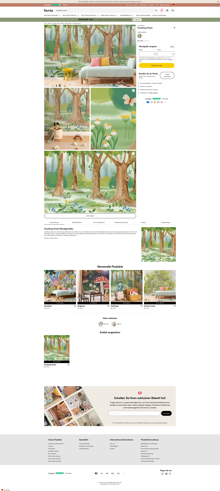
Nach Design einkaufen (54, 461)
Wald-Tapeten (68, 23)
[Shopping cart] (172, 10)
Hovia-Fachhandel (84, 443)
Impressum (144, 451)
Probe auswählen (167, 75)
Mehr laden (90, 216)
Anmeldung (166, 5)
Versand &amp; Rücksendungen (150, 448)
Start (45, 23)
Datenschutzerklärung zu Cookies (150, 458)
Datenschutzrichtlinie (161, 423)
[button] (173, 5)
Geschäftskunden (84, 448)
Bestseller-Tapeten (53, 451)
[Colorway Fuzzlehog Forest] (140, 36)
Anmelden (166, 413)
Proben (143, 222)
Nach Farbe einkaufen (54, 458)
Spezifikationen (76, 222)
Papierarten (144, 446)
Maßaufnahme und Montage (149, 443)
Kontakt (112, 448)
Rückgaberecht (145, 456)
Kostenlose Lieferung (121, 222)
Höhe (166, 52)
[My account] (167, 10)
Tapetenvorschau (156, 65)
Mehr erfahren (153, 93)
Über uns (112, 443)
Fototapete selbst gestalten (56, 443)
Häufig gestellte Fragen (147, 461)
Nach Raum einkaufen (54, 456)
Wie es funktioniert (99, 222)
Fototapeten (51, 448)
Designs (54, 23)
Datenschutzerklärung (147, 453)
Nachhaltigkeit (114, 446)
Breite (147, 52)
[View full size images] (133, 27)
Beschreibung (54, 222)
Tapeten (49, 23)
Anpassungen (165, 222)
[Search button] (156, 10)
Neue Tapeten (52, 453)
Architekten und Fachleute (86, 446)
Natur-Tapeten (60, 23)
